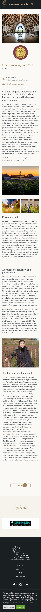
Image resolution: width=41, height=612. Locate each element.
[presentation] (5, 28)
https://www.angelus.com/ (15, 84)
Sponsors (20, 569)
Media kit (20, 565)
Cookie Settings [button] (9, 607)
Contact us (20, 577)
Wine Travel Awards (18, 4)
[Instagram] (20, 584)
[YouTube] (27, 584)
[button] (32, 4)
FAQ (20, 573)
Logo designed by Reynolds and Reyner (20, 559)
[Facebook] (14, 584)
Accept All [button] (20, 607)
